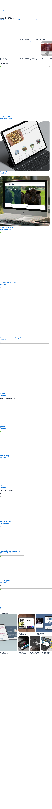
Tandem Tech (45, 57)
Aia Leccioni (22, 57)
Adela (2, 652)
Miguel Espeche (40, 633)
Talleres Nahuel (34, 652)
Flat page (4, 173)
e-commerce (4, 609)
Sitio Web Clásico (6, 117)
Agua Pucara (39, 38)
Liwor (20, 633)
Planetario (3, 58)
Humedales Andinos (24, 38)
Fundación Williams (33, 57)
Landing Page (5, 522)
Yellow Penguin (46, 652)
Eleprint (21, 652)
